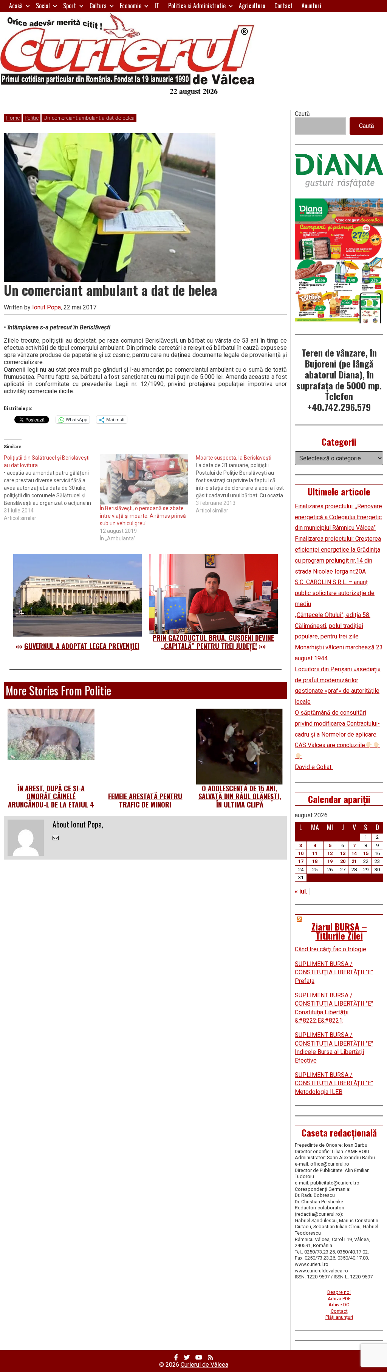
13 (342, 853)
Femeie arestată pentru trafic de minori (145, 800)
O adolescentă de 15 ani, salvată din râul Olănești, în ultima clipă (239, 796)
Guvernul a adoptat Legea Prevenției (81, 646)
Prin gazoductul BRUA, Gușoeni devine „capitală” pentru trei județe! (213, 642)
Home (13, 118)
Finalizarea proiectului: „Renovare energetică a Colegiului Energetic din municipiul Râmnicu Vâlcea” (338, 517)
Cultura (98, 5)
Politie (32, 118)
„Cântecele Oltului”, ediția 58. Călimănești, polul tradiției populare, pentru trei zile (332, 625)
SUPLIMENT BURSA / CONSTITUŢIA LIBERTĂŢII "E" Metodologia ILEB (334, 1083)
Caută (302, 113)
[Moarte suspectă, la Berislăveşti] (244, 484)
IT (157, 5)
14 (354, 853)
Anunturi (311, 5)
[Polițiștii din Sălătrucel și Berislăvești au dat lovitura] (52, 488)
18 (314, 861)
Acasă (16, 5)
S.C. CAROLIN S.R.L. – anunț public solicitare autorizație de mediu (335, 593)
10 (300, 853)
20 (342, 861)
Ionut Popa (46, 307)
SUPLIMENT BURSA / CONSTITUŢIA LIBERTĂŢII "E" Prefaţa (334, 972)
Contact (283, 5)
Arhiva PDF (339, 1298)
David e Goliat (314, 767)
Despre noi (339, 1292)
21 (354, 861)
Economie (130, 5)
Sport (69, 5)
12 (330, 853)
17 (300, 861)
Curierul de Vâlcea (204, 1364)
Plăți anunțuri (339, 1317)
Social (43, 5)
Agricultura (252, 5)
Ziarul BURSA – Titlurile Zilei (339, 931)
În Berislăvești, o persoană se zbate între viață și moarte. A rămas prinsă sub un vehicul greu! (143, 515)
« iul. (301, 891)
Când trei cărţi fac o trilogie (330, 949)
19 (330, 861)
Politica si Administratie (197, 5)
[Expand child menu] (28, 6)
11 (314, 853)
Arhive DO (339, 1304)
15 (365, 853)
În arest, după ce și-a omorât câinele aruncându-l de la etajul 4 (51, 796)
